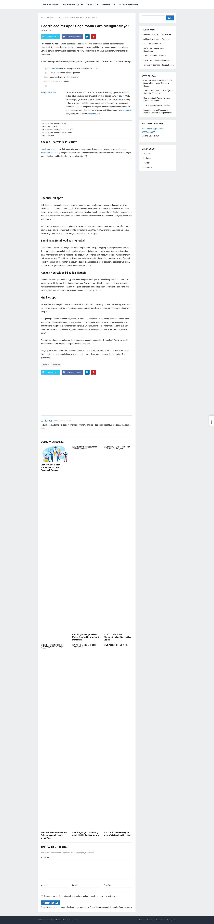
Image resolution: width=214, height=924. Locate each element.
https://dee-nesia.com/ (62, 421)
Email (75, 885)
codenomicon (94, 114)
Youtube (146, 153)
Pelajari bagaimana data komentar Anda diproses (111, 907)
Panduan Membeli (51, 5)
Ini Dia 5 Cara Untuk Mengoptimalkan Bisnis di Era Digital (117, 637)
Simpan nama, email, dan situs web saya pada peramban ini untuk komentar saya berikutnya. (80, 896)
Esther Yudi (46, 31)
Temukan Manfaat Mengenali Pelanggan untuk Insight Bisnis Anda (54, 835)
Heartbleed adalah (48, 152)
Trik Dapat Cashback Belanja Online (158, 65)
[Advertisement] (86, 179)
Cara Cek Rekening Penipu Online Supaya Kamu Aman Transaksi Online (157, 83)
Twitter (146, 163)
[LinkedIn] (87, 36)
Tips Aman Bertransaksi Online (156, 105)
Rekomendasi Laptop (73, 5)
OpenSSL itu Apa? (50, 126)
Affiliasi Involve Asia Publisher (156, 39)
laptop (79, 326)
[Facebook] (45, 432)
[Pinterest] (93, 36)
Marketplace (108, 5)
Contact (149, 920)
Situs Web (108, 885)
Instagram (147, 158)
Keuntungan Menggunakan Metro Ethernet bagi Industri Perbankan (85, 637)
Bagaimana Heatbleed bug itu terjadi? (58, 129)
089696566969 (148, 132)
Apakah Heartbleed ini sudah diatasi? (58, 132)
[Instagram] (51, 432)
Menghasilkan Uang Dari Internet (157, 34)
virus (69, 47)
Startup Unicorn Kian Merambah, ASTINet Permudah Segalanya (51, 467)
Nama (44, 885)
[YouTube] (48, 432)
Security (56, 365)
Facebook (147, 167)
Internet (50, 18)
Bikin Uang (73, 920)
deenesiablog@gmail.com (153, 128)
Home (43, 18)
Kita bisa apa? (49, 135)
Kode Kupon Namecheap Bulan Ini (158, 60)
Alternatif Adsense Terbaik (154, 55)
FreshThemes (63, 920)
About (141, 920)
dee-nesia (55, 68)
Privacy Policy (171, 920)
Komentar (45, 857)
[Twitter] (42, 432)
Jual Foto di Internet (152, 43)
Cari (170, 18)
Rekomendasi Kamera (128, 5)
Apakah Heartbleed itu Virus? (55, 123)
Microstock (92, 5)
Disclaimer (159, 920)
